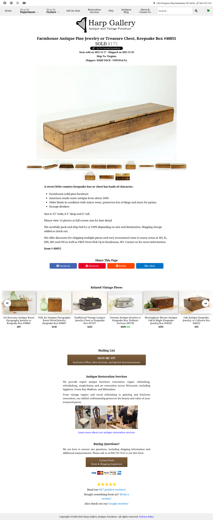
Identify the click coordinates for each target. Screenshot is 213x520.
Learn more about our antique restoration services (106, 432)
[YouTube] (24, 3)
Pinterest (93, 265)
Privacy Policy (146, 516)
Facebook (64, 265)
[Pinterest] (11, 3)
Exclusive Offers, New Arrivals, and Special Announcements (106, 360)
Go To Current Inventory (108, 48)
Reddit (122, 265)
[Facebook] (5, 3)
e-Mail (151, 265)
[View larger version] (106, 112)
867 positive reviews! (112, 489)
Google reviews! (118, 503)
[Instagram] (18, 3)
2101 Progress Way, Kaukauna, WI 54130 (176, 3)
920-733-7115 (205, 3)
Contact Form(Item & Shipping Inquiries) (106, 462)
